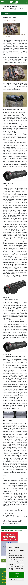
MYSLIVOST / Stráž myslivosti (15, 8)
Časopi (7, 8)
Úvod (4, 8)
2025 (22, 8)
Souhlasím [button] (17, 573)
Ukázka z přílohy (4, 558)
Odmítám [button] (16, 576)
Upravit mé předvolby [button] (16, 579)
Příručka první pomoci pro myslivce (11, 530)
